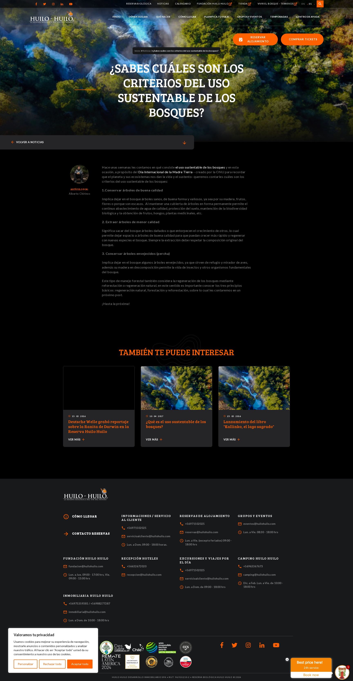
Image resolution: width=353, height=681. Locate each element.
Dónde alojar (138, 16)
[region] (53, 650)
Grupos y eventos (249, 16)
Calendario (183, 3)
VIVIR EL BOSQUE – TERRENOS (276, 3)
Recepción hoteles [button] (139, 558)
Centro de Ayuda (307, 16)
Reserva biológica (138, 3)
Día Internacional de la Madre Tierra (165, 172)
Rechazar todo (52, 664)
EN (303, 3)
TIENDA (243, 3)
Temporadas (279, 16)
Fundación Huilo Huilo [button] (85, 558)
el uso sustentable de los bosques (200, 167)
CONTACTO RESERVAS (86, 534)
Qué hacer (163, 16)
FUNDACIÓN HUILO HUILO (213, 3)
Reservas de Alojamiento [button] (205, 516)
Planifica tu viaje (216, 16)
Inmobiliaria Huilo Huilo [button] (88, 595)
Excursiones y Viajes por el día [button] (204, 560)
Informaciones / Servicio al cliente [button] (146, 518)
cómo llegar (80, 517)
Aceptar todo (79, 664)
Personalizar (25, 664)
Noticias (163, 3)
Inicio (116, 16)
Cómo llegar (187, 16)
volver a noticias (27, 142)
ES (310, 3)
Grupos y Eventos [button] (255, 516)
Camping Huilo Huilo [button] (258, 558)
